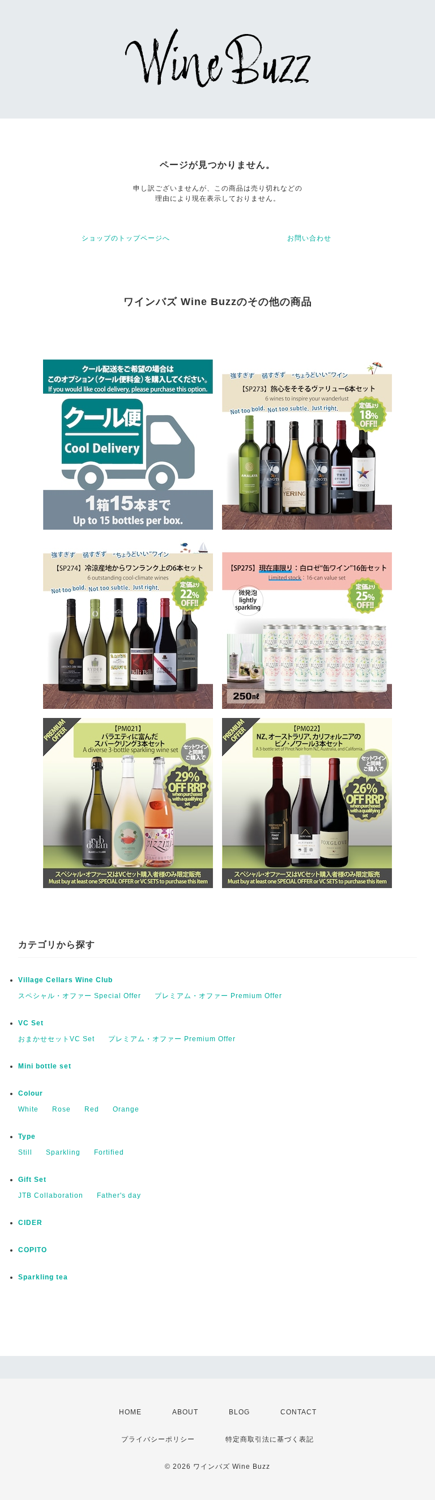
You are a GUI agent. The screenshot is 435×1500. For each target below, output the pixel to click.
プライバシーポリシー (158, 1439)
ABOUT (185, 1412)
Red (91, 1109)
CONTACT (298, 1412)
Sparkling (63, 1152)
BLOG (239, 1412)
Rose (61, 1109)
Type (27, 1136)
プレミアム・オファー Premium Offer (218, 996)
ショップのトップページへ (126, 238)
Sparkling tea (43, 1277)
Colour (30, 1093)
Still (25, 1152)
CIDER (30, 1223)
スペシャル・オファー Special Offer (79, 996)
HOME (130, 1412)
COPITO (32, 1250)
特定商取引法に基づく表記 (269, 1439)
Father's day (119, 1195)
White (28, 1109)
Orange (126, 1109)
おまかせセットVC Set (56, 1039)
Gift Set (32, 1180)
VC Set (31, 1023)
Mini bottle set (44, 1066)
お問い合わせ (309, 238)
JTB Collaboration (50, 1195)
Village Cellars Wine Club (65, 980)
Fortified (109, 1152)
